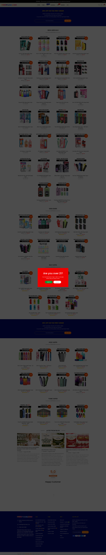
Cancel (57, 282)
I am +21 (48, 282)
